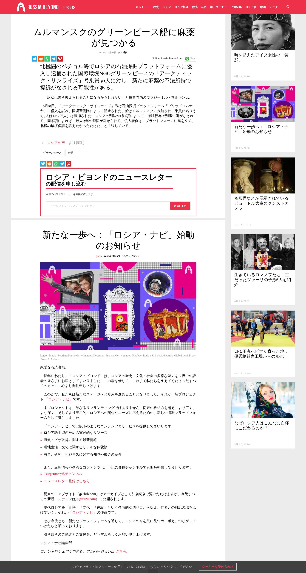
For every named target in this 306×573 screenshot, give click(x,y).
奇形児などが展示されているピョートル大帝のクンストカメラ (261, 204)
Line (192, 58)
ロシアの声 (56, 143)
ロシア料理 (181, 7)
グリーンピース (52, 152)
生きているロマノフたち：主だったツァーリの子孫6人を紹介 (262, 280)
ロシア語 (251, 7)
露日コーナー (218, 7)
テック (273, 7)
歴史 (156, 7)
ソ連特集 (236, 7)
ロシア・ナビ (82, 512)
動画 (263, 7)
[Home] (21, 7)
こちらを (153, 567)
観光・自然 (199, 7)
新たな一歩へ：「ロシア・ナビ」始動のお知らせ (261, 129)
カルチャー (142, 7)
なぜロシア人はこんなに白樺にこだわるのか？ (261, 425)
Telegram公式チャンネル (63, 474)
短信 (70, 152)
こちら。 (122, 551)
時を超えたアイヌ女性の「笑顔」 (261, 57)
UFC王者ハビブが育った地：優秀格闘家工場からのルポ (261, 354)
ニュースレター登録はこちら (67, 481)
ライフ (166, 7)
